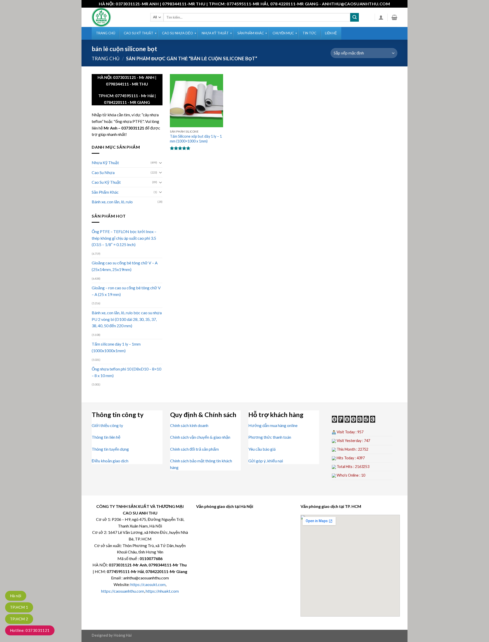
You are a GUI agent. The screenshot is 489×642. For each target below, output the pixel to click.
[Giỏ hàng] (394, 17)
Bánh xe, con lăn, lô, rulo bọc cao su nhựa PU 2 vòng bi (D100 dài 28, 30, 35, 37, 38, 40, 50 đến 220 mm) (127, 319)
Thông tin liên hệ (106, 437)
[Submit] (354, 17)
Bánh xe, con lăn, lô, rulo (112, 201)
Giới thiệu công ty (107, 425)
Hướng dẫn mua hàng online (272, 425)
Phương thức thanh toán (269, 437)
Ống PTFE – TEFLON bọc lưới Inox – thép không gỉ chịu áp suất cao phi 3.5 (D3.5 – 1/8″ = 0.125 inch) (124, 238)
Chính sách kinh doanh (189, 425)
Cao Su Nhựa (103, 172)
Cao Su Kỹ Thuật (106, 182)
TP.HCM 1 (19, 607)
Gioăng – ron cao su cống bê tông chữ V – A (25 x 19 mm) (126, 291)
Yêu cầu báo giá (262, 449)
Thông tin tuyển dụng (110, 449)
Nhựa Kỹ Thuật (105, 162)
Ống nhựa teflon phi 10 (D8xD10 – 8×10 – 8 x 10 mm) (126, 372)
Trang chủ (105, 58)
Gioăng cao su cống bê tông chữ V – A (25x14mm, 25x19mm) (125, 266)
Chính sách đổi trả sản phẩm (194, 449)
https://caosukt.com (148, 584)
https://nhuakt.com (162, 591)
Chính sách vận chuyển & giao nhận (200, 437)
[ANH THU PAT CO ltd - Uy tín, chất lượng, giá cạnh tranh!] (117, 17)
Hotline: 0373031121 (30, 630)
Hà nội (15, 595)
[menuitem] (105, 33)
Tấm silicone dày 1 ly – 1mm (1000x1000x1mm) (116, 347)
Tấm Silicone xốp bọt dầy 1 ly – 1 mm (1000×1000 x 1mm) (196, 138)
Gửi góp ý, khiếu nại (265, 460)
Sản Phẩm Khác (105, 192)
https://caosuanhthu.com (122, 591)
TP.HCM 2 (19, 619)
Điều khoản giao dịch (110, 460)
